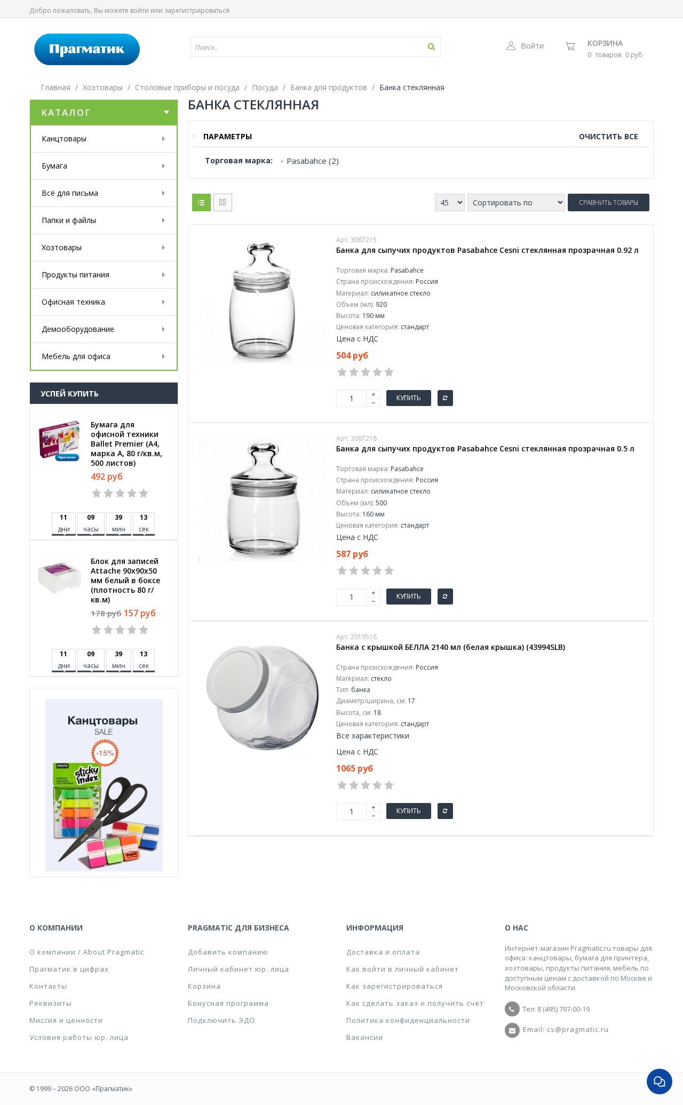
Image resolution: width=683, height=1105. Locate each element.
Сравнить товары (608, 202)
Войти (532, 46)
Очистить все (608, 136)
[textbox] (284, 47)
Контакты (48, 986)
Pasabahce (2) (313, 160)
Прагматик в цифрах (69, 969)
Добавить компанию (228, 952)
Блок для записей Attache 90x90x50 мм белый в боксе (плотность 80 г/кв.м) (125, 581)
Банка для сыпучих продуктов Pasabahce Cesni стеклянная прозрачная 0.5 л (485, 449)
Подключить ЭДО (221, 1020)
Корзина (605, 43)
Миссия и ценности (66, 1020)
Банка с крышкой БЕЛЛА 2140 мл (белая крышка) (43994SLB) (450, 647)
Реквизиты (50, 1003)
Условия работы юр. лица (79, 1037)
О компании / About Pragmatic (86, 952)
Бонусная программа (228, 1003)
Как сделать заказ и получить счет (415, 1003)
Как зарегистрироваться (394, 986)
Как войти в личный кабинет (402, 969)
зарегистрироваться (196, 10)
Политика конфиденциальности (408, 1020)
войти (139, 10)
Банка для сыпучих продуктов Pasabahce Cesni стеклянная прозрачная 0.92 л (487, 250)
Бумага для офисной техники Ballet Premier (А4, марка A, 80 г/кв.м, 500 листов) (126, 444)
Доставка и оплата (383, 952)
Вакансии (364, 1037)
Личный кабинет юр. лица (238, 969)
